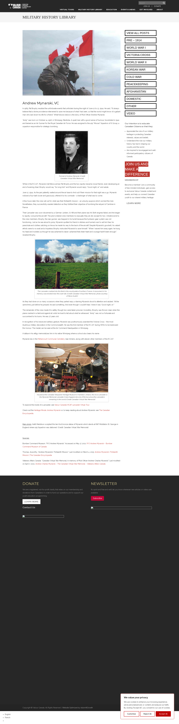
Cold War (134, 76)
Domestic (134, 98)
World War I (136, 47)
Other (131, 106)
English (8, 714)
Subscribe (97, 498)
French (7, 718)
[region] (147, 706)
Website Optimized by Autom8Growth (77, 708)
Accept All (163, 714)
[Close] (171, 695)
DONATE (157, 6)
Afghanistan (136, 91)
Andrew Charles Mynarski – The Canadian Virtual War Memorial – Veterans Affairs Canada (70, 464)
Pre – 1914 (134, 40)
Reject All (147, 714)
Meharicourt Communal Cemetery (51, 339)
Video (131, 113)
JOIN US (146, 6)
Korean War (136, 69)
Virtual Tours (67, 9)
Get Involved (145, 9)
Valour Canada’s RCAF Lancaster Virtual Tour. (72, 405)
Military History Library (90, 9)
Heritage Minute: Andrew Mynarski (47, 410)
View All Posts (138, 33)
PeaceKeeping (137, 84)
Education (111, 9)
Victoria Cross (138, 55)
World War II (136, 62)
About (160, 9)
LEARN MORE (134, 203)
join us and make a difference (137, 169)
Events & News (128, 9)
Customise (131, 714)
